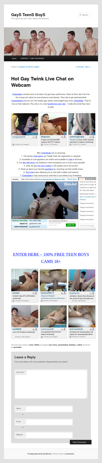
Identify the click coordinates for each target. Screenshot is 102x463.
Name (19, 409)
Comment (20, 372)
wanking (72, 345)
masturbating (63, 345)
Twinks (36, 345)
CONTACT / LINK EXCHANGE (32, 58)
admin (36, 67)
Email (19, 422)
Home (14, 58)
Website (19, 434)
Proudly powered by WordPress (39, 454)
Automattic (70, 454)
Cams (31, 345)
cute (50, 345)
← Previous (79, 67)
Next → (88, 67)
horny (55, 345)
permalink (17, 347)
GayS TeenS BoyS (28, 14)
